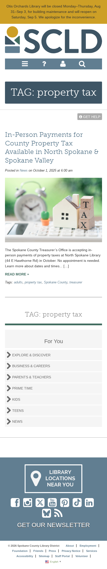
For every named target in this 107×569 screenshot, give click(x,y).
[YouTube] (53, 505)
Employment (88, 545)
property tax (33, 282)
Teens (18, 411)
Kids (16, 399)
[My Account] (63, 65)
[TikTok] (79, 505)
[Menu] (25, 65)
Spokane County (55, 282)
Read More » (17, 274)
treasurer (75, 282)
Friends (38, 550)
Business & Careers (31, 366)
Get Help (91, 117)
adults (18, 282)
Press (52, 550)
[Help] (44, 65)
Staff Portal (62, 556)
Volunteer (81, 556)
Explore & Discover (31, 355)
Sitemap (44, 556)
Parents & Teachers (31, 377)
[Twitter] (42, 505)
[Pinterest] (66, 505)
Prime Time (22, 388)
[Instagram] (29, 505)
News (24, 170)
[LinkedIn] (90, 505)
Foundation (20, 550)
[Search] (82, 65)
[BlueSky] (48, 516)
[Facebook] (16, 505)
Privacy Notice (71, 550)
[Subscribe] (59, 516)
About (70, 545)
